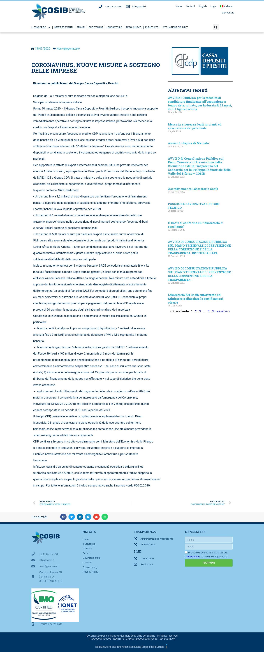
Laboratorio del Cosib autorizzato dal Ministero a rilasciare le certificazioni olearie (195, 298)
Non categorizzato (68, 48)
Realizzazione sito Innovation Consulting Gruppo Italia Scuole (129, 646)
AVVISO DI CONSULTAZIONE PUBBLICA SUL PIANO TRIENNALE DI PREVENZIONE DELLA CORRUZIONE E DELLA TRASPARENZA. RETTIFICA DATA (199, 247)
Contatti (190, 6)
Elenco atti (152, 27)
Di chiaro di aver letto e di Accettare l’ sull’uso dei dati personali (206, 554)
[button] (216, 27)
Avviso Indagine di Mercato (188, 143)
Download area (91, 558)
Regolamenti (134, 27)
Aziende (87, 548)
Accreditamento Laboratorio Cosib (193, 189)
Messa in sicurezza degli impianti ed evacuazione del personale (194, 126)
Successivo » (221, 311)
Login (213, 6)
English (202, 6)
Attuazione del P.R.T (175, 27)
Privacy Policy (90, 572)
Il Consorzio (38, 27)
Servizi (81, 27)
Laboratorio (114, 27)
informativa (192, 556)
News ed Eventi (63, 27)
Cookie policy (90, 567)
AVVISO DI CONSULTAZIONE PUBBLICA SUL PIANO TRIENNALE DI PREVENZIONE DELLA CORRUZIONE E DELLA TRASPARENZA (199, 273)
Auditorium (96, 27)
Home (179, 6)
